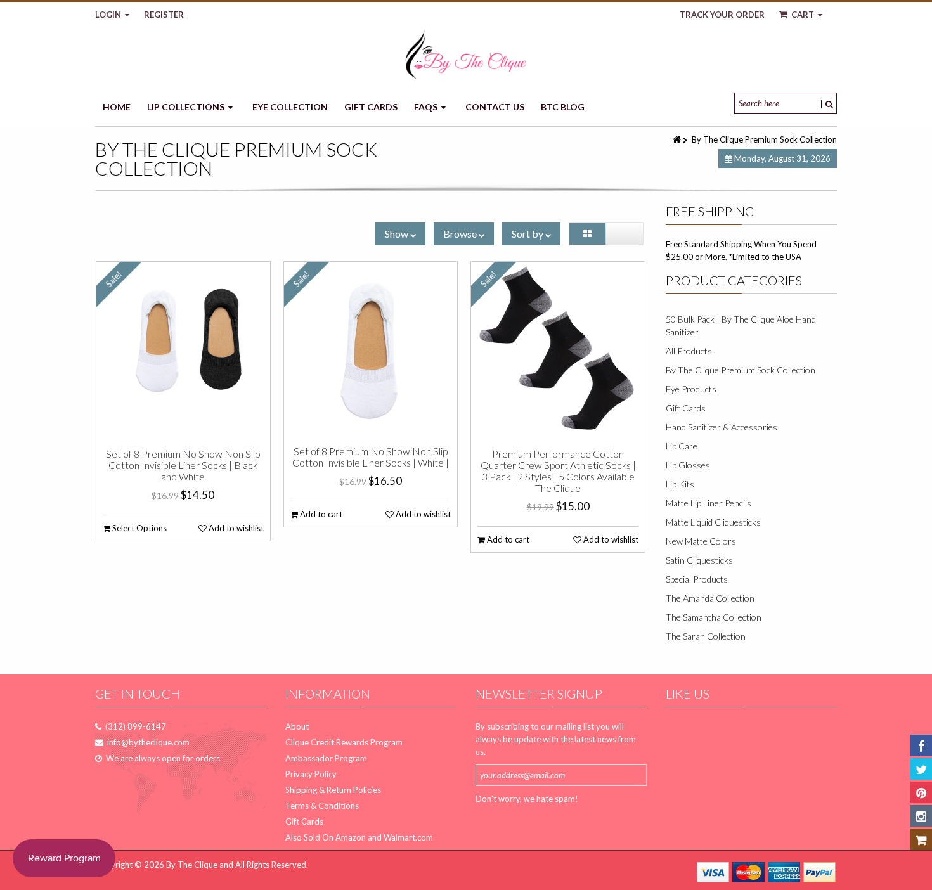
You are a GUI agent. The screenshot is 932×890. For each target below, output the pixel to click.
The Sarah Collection (706, 636)
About (297, 726)
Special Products (697, 579)
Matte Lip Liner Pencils (708, 503)
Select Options (138, 528)
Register (164, 15)
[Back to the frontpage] (678, 139)
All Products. (690, 350)
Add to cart (320, 514)
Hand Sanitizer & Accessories (721, 427)
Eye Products (691, 389)
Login (109, 15)
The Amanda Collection (710, 598)
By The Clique (191, 865)
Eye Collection (290, 106)
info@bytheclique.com (148, 742)
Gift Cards (371, 106)
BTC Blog (563, 106)
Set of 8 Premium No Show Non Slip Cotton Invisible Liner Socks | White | (370, 457)
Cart (802, 15)
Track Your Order (722, 15)
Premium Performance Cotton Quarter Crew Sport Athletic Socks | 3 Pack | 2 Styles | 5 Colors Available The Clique (558, 471)
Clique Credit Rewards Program (344, 742)
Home (117, 106)
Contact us (494, 106)
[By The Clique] (466, 54)
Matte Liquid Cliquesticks (713, 522)
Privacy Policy (311, 774)
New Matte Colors (701, 541)
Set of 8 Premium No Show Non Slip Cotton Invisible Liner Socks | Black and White (183, 465)
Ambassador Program (326, 758)
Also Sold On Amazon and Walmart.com (359, 837)
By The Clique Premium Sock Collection (740, 369)
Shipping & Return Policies (333, 790)
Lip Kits (680, 484)
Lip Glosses (688, 465)
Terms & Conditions (322, 806)
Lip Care (681, 446)
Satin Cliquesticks (699, 560)
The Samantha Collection (713, 617)
